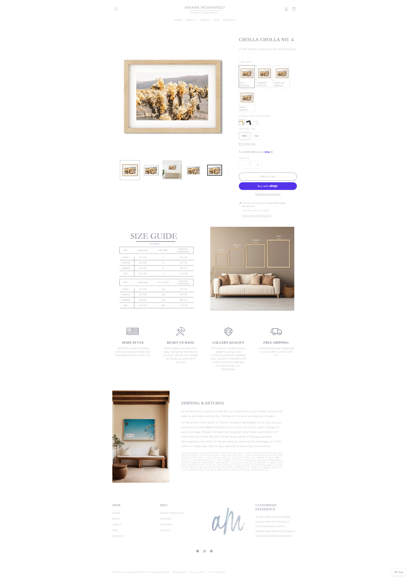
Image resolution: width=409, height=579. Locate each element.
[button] (116, 9)
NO (257, 135)
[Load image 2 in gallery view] (151, 170)
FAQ (115, 530)
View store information (256, 215)
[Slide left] (115, 170)
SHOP (116, 518)
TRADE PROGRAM (171, 513)
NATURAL (241, 122)
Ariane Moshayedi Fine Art (134, 572)
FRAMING (166, 518)
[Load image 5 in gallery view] (214, 170)
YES (244, 135)
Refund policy (180, 572)
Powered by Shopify (159, 572)
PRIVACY (165, 530)
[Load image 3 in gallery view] (172, 170)
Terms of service (216, 572)
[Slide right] (228, 170)
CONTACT (118, 536)
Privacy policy (197, 572)
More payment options (268, 194)
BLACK (249, 122)
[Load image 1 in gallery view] (130, 170)
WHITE (256, 122)
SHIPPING (166, 524)
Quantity (244, 158)
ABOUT (117, 524)
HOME (116, 513)
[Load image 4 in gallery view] (193, 170)
